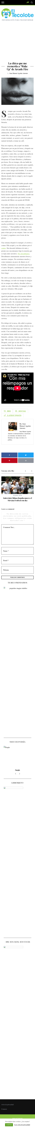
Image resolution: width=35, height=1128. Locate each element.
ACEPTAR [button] (9, 1125)
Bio (8, 411)
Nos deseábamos (23, 253)
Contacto (4, 1109)
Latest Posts (13, 415)
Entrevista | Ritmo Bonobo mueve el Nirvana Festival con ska (17, 499)
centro (3, 248)
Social (21, 411)
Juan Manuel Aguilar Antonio (18, 73)
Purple (17, 770)
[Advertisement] (17, 43)
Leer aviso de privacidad (22, 1125)
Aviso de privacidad (7, 1104)
